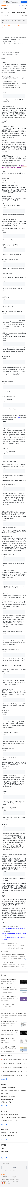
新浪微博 (8, 1163)
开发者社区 (6, 1171)
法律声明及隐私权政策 (5, 1176)
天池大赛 (11, 1171)
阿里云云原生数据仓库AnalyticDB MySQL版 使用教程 (13, 1090)
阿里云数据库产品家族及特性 (8, 1096)
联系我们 (14, 1167)
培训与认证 (15, 1171)
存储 (17, 948)
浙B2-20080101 (15, 1179)
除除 (2, 1000)
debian (2, 1148)
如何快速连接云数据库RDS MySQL (9, 1133)
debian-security (4, 1151)
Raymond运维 (4, 992)
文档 (2, 1171)
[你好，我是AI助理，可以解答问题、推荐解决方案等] (19, 5)
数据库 (12, 948)
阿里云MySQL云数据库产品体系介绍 (9, 1114)
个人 (25, 8)
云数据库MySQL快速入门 (7, 1102)
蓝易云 (2, 1017)
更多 (2, 1106)
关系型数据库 (21, 945)
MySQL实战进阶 (5, 1093)
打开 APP (24, 2)
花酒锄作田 (3, 1009)
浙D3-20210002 (15, 1181)
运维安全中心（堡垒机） (11, 945)
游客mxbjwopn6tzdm (5, 983)
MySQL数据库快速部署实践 (7, 1135)
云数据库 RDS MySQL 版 (11, 943)
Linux (7, 948)
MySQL (21, 948)
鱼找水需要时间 (4, 1025)
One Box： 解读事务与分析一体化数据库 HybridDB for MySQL (14, 1117)
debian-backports (5, 1154)
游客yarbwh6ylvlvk (5, 1034)
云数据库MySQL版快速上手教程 (8, 1087)
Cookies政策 (13, 1176)
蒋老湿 (2, 1042)
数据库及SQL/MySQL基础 (7, 1099)
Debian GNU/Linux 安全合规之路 (9, 1120)
